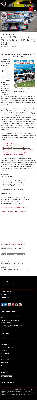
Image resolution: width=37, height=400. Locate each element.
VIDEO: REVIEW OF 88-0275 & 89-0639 (12, 325)
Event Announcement (7, 34)
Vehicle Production (6, 291)
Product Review (5, 365)
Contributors (5, 297)
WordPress (19, 398)
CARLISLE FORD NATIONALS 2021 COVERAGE (14, 316)
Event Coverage (5, 350)
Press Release (5, 362)
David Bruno (15, 46)
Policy (19, 391)
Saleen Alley (4, 281)
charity (7, 129)
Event (3, 254)
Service (24, 391)
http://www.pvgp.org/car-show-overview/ (13, 211)
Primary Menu (35, 9)
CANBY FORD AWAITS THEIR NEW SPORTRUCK (15, 268)
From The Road (5, 353)
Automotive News (6, 338)
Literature (4, 288)
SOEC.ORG (3, 398)
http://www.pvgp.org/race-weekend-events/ (14, 207)
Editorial (3, 341)
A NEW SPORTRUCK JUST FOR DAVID (12, 262)
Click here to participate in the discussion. (13, 244)
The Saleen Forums (7, 382)
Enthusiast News (5, 344)
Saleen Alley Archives (8, 284)
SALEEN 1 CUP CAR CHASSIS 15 (10, 320)
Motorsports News (6, 359)
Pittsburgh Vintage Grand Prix (16, 254)
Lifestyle (3, 356)
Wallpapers (4, 294)
